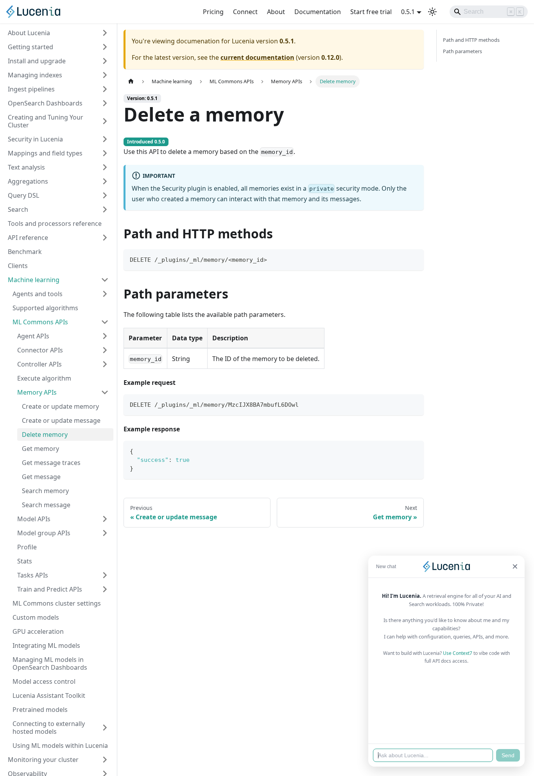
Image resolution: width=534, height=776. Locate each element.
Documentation (317, 11)
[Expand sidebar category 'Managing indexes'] (104, 75)
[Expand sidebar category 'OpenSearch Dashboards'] (104, 103)
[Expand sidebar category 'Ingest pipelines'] (104, 89)
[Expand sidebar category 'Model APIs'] (104, 519)
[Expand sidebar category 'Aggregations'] (104, 181)
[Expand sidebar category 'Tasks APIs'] (104, 575)
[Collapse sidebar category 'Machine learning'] (104, 280)
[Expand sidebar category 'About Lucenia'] (104, 33)
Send (508, 755)
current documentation (257, 57)
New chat (386, 566)
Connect (245, 11)
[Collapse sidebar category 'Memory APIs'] (104, 392)
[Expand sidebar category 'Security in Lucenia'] (104, 139)
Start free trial (371, 11)
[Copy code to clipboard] (414, 258)
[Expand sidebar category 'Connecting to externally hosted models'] (104, 727)
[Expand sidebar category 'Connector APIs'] (104, 350)
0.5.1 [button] (408, 11)
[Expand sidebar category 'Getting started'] (104, 47)
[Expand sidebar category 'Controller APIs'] (104, 364)
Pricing (213, 11)
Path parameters (462, 51)
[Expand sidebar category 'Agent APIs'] (104, 336)
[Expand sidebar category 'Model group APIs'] (104, 533)
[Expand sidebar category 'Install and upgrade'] (104, 61)
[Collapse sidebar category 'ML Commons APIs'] (104, 322)
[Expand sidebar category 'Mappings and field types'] (104, 153)
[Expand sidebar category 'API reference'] (104, 237)
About (276, 11)
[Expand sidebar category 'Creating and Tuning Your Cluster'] (104, 121)
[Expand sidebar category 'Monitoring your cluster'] (104, 759)
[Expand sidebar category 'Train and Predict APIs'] (104, 589)
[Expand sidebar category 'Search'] (104, 209)
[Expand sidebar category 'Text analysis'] (104, 167)
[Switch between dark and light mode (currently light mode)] (432, 11)
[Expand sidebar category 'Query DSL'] (104, 195)
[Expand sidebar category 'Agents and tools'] (104, 294)
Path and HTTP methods (471, 39)
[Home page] (131, 81)
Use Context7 (457, 653)
